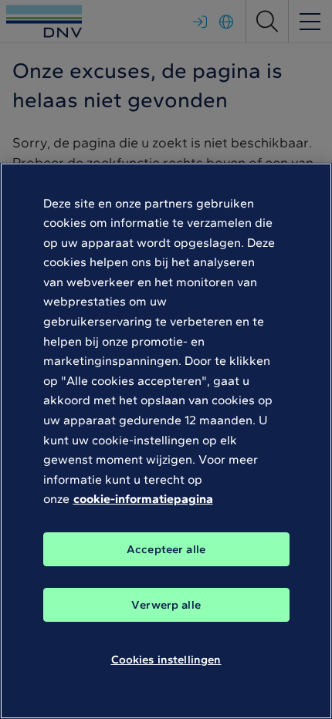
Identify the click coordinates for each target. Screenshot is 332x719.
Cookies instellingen (166, 660)
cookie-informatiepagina (143, 498)
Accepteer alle (166, 549)
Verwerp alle (166, 605)
